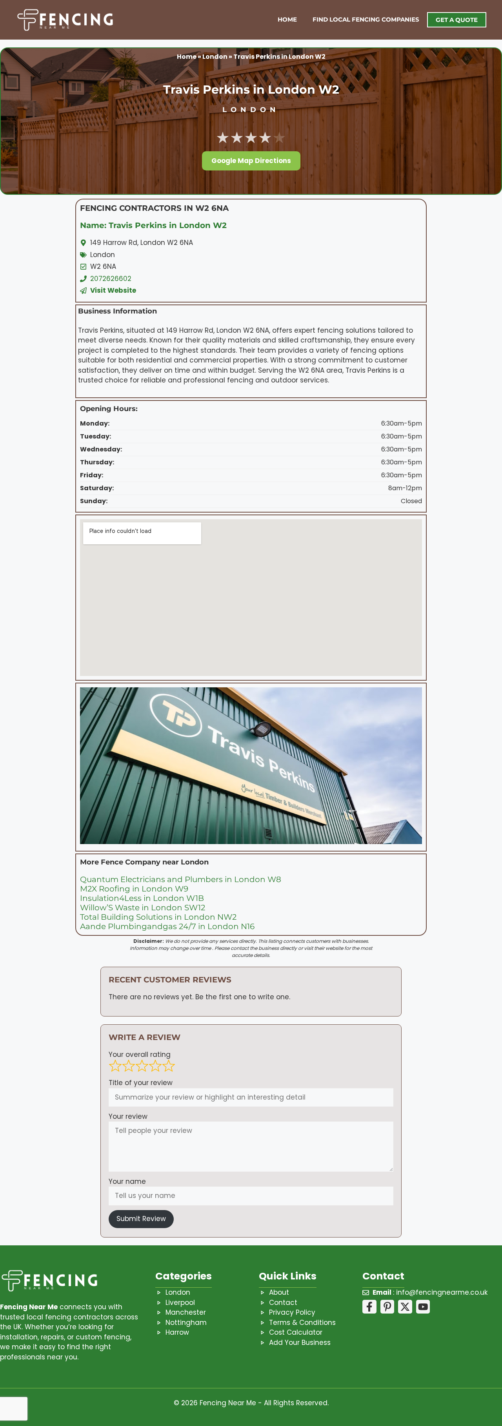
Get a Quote (457, 20)
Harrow (177, 1332)
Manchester (186, 1312)
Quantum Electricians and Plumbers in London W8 (180, 879)
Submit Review (141, 1218)
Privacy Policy (292, 1312)
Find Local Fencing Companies (366, 19)
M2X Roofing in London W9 (134, 888)
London (214, 56)
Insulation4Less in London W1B (142, 898)
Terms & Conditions (302, 1322)
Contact (283, 1302)
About (279, 1292)
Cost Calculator (295, 1332)
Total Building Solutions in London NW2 (158, 917)
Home (287, 19)
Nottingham (186, 1322)
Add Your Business (300, 1342)
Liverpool (180, 1302)
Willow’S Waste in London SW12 (142, 907)
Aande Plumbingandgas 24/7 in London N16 (167, 926)
